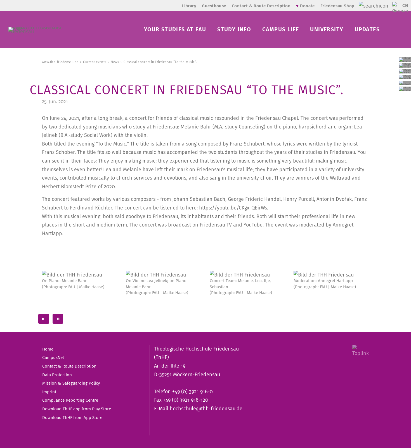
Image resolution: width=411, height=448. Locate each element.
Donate (305, 5)
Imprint (49, 391)
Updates (367, 29)
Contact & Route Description (261, 5)
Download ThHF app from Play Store (76, 408)
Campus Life (280, 29)
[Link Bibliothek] (405, 65)
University (326, 29)
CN (405, 5)
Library (189, 5)
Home (47, 349)
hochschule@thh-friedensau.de (206, 409)
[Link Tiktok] (405, 83)
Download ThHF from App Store (72, 417)
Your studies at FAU (175, 29)
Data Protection (57, 374)
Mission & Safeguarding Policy (71, 383)
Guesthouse (214, 5)
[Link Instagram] (405, 71)
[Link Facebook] (405, 77)
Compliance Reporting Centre (70, 400)
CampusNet (53, 357)
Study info (234, 29)
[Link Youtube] (405, 89)
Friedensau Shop (337, 5)
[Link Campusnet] (405, 59)
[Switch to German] (396, 10)
